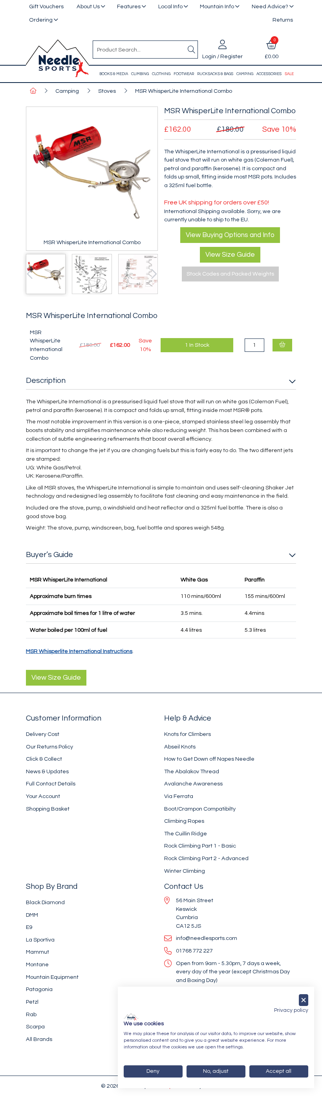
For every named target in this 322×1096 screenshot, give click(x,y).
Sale (289, 74)
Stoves (107, 91)
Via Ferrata (178, 796)
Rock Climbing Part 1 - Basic (200, 846)
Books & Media (113, 74)
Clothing (161, 74)
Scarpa (35, 1027)
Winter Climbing (184, 871)
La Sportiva (40, 940)
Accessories (269, 74)
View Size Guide (230, 254)
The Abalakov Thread (191, 771)
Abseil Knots (180, 747)
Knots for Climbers (187, 734)
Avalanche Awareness (193, 784)
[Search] (191, 49)
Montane (37, 964)
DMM (32, 915)
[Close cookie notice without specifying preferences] (303, 1000)
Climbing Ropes (184, 821)
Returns (283, 20)
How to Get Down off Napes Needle (209, 759)
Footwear (184, 74)
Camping (244, 74)
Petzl (32, 1002)
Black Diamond (45, 902)
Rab (31, 1014)
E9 (29, 927)
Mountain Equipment (52, 977)
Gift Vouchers (46, 6)
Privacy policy (291, 1010)
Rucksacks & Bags (215, 74)
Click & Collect (44, 759)
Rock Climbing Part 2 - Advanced (206, 858)
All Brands (39, 1039)
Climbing (140, 74)
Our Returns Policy (49, 747)
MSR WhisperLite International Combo (183, 91)
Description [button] (46, 380)
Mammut (37, 952)
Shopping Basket (48, 809)
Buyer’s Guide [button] (49, 555)
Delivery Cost (42, 734)
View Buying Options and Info (230, 235)
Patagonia (39, 989)
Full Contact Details (50, 784)
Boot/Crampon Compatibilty (200, 809)
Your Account (43, 796)
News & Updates (47, 771)
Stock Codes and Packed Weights (230, 274)
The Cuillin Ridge (185, 834)
